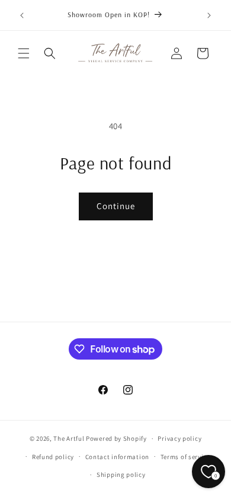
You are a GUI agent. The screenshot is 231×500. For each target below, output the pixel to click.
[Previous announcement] (22, 15)
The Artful (68, 438)
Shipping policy (121, 474)
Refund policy (53, 457)
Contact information (117, 457)
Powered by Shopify (116, 438)
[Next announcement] (209, 15)
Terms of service (185, 457)
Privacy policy (179, 438)
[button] (24, 53)
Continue (116, 205)
